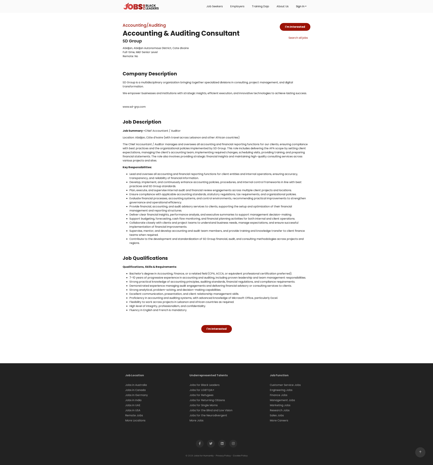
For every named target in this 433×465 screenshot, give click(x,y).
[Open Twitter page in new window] (211, 444)
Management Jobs (282, 400)
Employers (237, 6)
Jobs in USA (132, 410)
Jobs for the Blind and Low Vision (210, 410)
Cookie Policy (240, 455)
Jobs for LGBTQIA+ (201, 390)
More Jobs (196, 420)
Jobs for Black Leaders (204, 385)
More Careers (279, 420)
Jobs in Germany (136, 395)
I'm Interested (295, 27)
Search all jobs (298, 38)
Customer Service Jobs (285, 385)
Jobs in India (133, 400)
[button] (420, 452)
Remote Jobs (134, 415)
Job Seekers (214, 6)
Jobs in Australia (136, 385)
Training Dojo (260, 6)
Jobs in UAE (132, 405)
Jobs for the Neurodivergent (208, 415)
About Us (283, 6)
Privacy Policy (223, 455)
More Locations (135, 420)
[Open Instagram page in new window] (233, 444)
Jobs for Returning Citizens (207, 400)
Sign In (300, 6)
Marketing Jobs (280, 405)
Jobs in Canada (135, 390)
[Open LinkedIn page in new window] (222, 444)
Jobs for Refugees (201, 395)
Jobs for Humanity (204, 455)
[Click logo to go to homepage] (141, 6)
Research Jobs (280, 410)
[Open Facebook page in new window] (200, 444)
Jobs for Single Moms (203, 405)
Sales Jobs (277, 415)
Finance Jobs (278, 395)
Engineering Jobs (281, 390)
